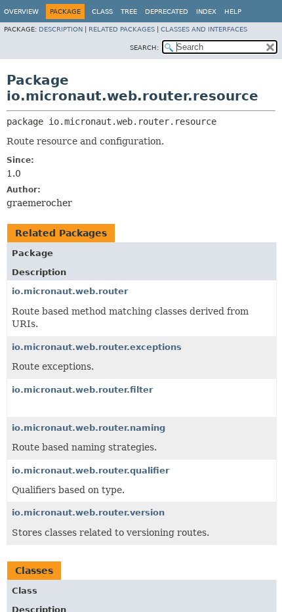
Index (206, 11)
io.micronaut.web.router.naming (88, 428)
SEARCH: (144, 47)
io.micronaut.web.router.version (88, 512)
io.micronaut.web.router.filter (82, 390)
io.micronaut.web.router (70, 291)
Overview (21, 11)
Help (232, 11)
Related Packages (122, 29)
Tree (129, 11)
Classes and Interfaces (204, 29)
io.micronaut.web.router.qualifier (90, 470)
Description (61, 29)
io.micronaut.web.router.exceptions (97, 347)
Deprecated (166, 11)
